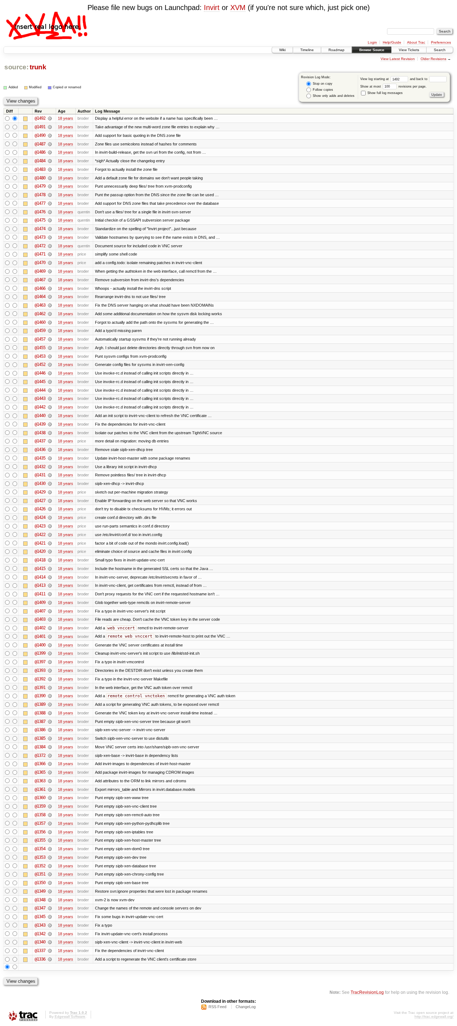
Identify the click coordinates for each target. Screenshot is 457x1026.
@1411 (40, 593)
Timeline (307, 50)
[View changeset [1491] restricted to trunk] (50, 126)
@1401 (40, 636)
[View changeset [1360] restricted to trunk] (50, 797)
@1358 (40, 814)
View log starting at (375, 79)
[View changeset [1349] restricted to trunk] (50, 891)
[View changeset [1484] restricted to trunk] (50, 160)
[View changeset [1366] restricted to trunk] (50, 763)
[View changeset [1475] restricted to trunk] (50, 220)
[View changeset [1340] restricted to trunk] (50, 942)
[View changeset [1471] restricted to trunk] (50, 254)
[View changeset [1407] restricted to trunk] (50, 611)
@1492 (40, 118)
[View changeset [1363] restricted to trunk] (50, 780)
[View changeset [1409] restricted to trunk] (50, 602)
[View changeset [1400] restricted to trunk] (50, 645)
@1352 (40, 865)
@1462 (40, 313)
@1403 (40, 619)
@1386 (40, 729)
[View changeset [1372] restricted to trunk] (50, 755)
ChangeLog (246, 1007)
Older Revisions (433, 59)
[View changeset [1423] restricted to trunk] (50, 526)
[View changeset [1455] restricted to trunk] (50, 347)
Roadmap (336, 50)
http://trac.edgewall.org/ (434, 1016)
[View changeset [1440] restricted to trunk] (50, 415)
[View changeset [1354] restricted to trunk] (50, 848)
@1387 (40, 721)
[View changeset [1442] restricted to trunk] (50, 407)
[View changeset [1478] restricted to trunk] (50, 194)
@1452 (40, 364)
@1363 (40, 780)
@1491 (40, 126)
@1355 (40, 840)
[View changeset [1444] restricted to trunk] (50, 390)
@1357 (40, 823)
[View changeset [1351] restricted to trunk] (50, 874)
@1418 (40, 559)
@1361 (40, 789)
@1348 (40, 899)
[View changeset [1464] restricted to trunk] (50, 296)
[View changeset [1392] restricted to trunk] (50, 678)
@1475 (40, 220)
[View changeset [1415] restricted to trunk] (50, 568)
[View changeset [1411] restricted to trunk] (50, 593)
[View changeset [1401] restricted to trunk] (50, 636)
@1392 (40, 678)
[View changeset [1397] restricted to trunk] (50, 661)
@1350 (40, 882)
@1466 (40, 288)
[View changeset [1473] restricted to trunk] (50, 237)
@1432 (40, 466)
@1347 (40, 908)
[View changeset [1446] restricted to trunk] (50, 373)
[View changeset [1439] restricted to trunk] (50, 424)
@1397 (40, 661)
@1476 (40, 211)
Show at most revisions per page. (393, 86)
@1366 (40, 763)
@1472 (40, 245)
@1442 (40, 407)
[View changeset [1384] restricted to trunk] (50, 746)
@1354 (40, 848)
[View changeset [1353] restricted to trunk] (50, 857)
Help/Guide (392, 42)
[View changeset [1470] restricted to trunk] (50, 262)
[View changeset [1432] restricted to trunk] (50, 466)
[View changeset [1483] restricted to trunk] (50, 169)
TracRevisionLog (367, 992)
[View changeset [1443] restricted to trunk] (50, 398)
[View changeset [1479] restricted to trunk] (50, 186)
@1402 (40, 627)
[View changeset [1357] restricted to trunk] (50, 823)
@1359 (40, 806)
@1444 (40, 390)
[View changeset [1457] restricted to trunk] (50, 339)
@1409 (40, 602)
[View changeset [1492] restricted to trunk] (50, 118)
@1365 (40, 772)
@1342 (40, 933)
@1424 (40, 517)
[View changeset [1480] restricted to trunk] (50, 177)
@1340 (40, 942)
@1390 (40, 695)
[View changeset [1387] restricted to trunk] (50, 721)
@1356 (40, 831)
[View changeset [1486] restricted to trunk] (50, 152)
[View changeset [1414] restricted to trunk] (50, 577)
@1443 (40, 398)
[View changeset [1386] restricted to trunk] (50, 729)
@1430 (40, 483)
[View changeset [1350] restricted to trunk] (50, 882)
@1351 (40, 874)
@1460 (40, 322)
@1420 (40, 551)
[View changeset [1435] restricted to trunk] (50, 458)
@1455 (40, 347)
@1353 (40, 857)
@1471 (40, 254)
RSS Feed (217, 1007)
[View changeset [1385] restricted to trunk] (50, 738)
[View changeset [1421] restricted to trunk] (50, 543)
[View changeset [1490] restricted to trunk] (50, 135)
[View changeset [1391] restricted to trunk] (50, 687)
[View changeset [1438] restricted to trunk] (50, 432)
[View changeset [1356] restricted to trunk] (50, 831)
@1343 (40, 925)
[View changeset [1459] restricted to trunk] (50, 330)
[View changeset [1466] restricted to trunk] (50, 288)
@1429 (40, 492)
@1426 (40, 508)
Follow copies (322, 89)
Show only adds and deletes (333, 96)
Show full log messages (384, 93)
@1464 (40, 296)
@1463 (40, 305)
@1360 (40, 797)
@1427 (40, 500)
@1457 (40, 339)
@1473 (40, 237)
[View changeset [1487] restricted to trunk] (50, 144)
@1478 (40, 194)
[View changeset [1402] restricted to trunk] (50, 627)
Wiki (282, 50)
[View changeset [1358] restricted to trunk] (50, 814)
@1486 (40, 152)
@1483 (40, 169)
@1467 (40, 279)
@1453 (40, 356)
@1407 (40, 611)
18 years (65, 118)
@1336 (40, 959)
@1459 (40, 330)
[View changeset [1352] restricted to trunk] (50, 865)
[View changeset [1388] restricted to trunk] (50, 712)
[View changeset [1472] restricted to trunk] (50, 245)
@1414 (40, 577)
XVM (238, 7)
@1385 (40, 738)
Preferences (441, 42)
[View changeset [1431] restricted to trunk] (50, 474)
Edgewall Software (70, 1016)
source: (16, 67)
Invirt (212, 7)
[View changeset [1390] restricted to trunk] (50, 695)
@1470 (40, 262)
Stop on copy (322, 83)
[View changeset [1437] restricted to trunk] (50, 440)
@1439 (40, 424)
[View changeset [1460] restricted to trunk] (50, 322)
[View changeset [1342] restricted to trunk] (50, 933)
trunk (38, 67)
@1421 (40, 543)
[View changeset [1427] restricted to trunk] (50, 500)
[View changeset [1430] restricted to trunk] (50, 483)
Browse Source (371, 50)
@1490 (40, 135)
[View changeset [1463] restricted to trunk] (50, 305)
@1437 (40, 440)
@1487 (40, 144)
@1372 (40, 755)
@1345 (40, 916)
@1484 (40, 160)
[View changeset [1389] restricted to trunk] (50, 704)
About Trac (416, 42)
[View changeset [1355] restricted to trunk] (50, 840)
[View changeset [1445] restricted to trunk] (50, 381)
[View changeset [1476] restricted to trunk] (50, 211)
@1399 (40, 653)
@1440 (40, 415)
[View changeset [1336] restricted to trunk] (50, 959)
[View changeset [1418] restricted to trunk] (50, 559)
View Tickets (409, 50)
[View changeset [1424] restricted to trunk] (50, 517)
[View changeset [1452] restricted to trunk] (50, 364)
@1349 (40, 891)
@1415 (40, 568)
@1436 (40, 449)
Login (372, 42)
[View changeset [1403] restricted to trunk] (50, 619)
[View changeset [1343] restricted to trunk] (50, 925)
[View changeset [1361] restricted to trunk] (50, 789)
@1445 (40, 381)
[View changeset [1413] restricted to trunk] (50, 585)
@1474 (40, 228)
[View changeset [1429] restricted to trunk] (50, 492)
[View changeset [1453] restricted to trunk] (50, 356)
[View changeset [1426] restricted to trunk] (50, 508)
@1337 (40, 950)
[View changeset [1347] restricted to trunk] (50, 908)
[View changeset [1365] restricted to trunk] (50, 772)
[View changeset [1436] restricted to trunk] (50, 449)
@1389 (40, 704)
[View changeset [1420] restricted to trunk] (50, 551)
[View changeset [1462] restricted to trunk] (50, 313)
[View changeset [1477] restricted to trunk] (50, 203)
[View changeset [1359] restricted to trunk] (50, 806)
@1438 (40, 432)
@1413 (40, 585)
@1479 (40, 186)
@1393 (40, 670)
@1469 (40, 271)
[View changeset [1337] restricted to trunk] (50, 950)
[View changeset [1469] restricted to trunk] (50, 271)
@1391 (40, 687)
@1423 (40, 526)
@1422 (40, 534)
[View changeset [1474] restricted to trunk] (50, 228)
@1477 (40, 203)
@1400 (40, 645)
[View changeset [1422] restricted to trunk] (50, 534)
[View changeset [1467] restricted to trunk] (50, 279)
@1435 (40, 458)
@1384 (40, 746)
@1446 (40, 373)
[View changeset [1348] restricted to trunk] (50, 899)
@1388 (40, 712)
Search (440, 50)
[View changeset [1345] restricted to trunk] (50, 916)
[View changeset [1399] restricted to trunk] (50, 653)
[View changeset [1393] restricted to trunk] (50, 670)
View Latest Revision (398, 59)
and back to (419, 79)
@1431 (40, 474)
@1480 (40, 177)
